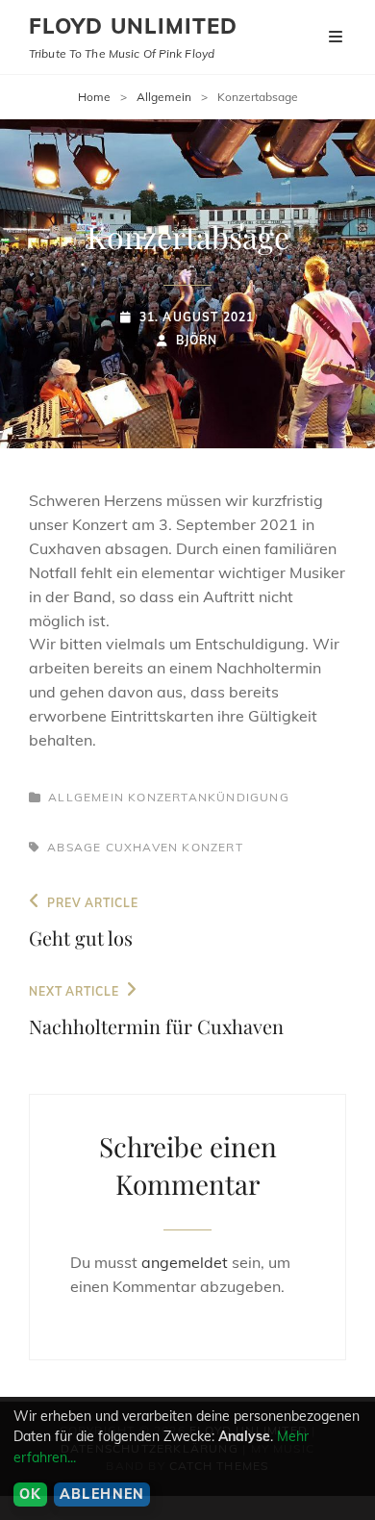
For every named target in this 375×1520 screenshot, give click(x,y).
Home (94, 96)
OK (30, 1494)
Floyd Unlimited (133, 26)
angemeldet (184, 1262)
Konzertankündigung (208, 797)
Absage (74, 847)
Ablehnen (102, 1494)
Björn (196, 340)
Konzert (212, 847)
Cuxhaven (142, 847)
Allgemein (164, 96)
